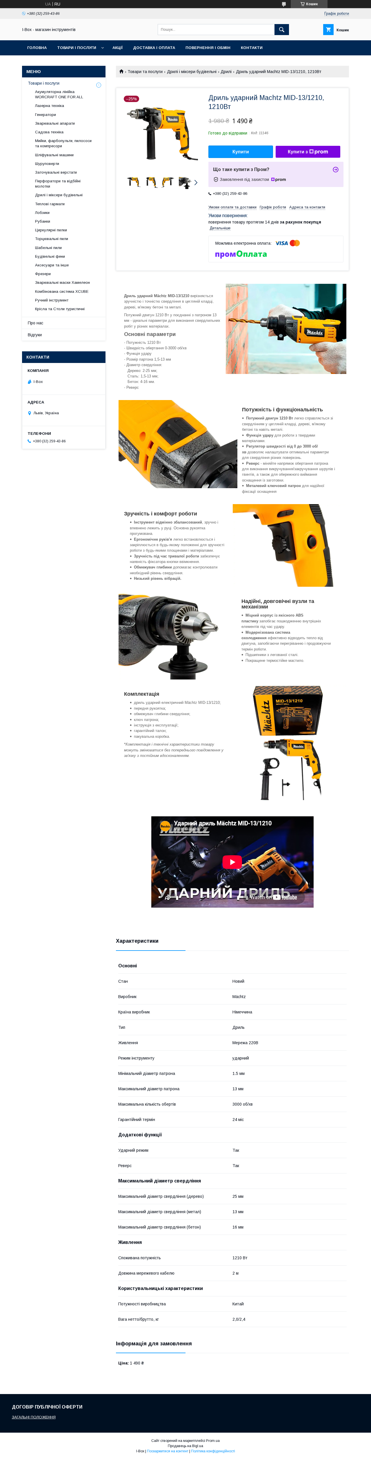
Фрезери (43, 274)
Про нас (35, 323)
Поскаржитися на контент (167, 1451)
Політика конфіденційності (213, 1451)
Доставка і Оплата (154, 48)
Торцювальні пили (51, 239)
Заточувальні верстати (56, 172)
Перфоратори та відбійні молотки (58, 183)
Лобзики (42, 212)
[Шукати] (281, 29)
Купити (240, 151)
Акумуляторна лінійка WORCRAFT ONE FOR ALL (59, 94)
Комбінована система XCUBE (61, 291)
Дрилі (226, 71)
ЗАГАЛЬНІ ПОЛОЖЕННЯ (34, 1417)
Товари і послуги (76, 48)
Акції (117, 48)
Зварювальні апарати (55, 123)
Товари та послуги (145, 71)
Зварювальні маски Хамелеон (62, 282)
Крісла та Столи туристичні (60, 309)
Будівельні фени (50, 256)
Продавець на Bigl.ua (185, 1446)
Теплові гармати (50, 204)
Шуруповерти (47, 163)
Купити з (298, 151)
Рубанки (42, 221)
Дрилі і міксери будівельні (192, 71)
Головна (37, 48)
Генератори (45, 114)
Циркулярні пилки (51, 230)
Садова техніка (49, 132)
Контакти (252, 48)
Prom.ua (213, 1441)
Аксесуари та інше (52, 265)
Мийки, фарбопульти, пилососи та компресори (63, 143)
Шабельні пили (48, 248)
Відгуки (35, 335)
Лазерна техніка (49, 105)
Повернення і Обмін (208, 48)
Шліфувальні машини (54, 155)
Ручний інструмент (51, 300)
